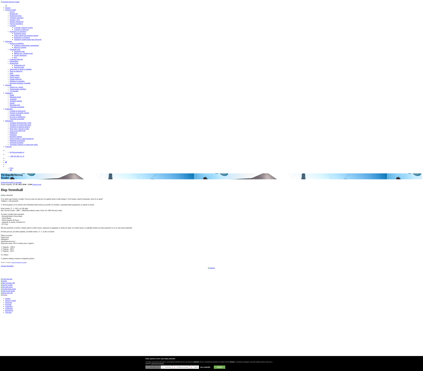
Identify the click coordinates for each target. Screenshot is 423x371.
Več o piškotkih (205, 367)
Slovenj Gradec (10, 300)
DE (11, 170)
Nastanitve (9, 306)
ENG (11, 168)
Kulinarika (9, 308)
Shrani (219, 367)
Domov (3, 182)
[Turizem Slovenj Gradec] (10, 2)
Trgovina (8, 312)
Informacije (9, 310)
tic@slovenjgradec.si (17, 152)
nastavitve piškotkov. (157, 363)
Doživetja (8, 302)
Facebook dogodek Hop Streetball (18, 262)
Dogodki (8, 304)
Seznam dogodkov (7, 266)
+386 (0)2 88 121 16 (17, 156)
